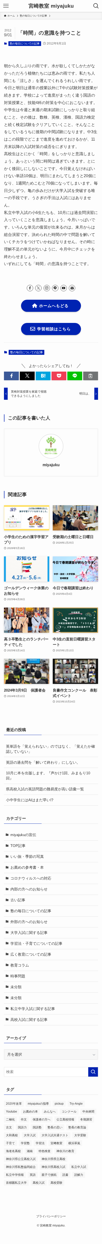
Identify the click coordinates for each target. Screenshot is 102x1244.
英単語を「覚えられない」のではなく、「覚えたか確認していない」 (50, 749)
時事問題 (17, 976)
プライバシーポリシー (51, 1216)
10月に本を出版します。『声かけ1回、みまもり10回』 (48, 775)
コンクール (69, 1111)
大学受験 (80, 1135)
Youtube (11, 1111)
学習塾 (25, 1143)
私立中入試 (78, 1167)
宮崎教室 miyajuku (51, 6)
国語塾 (37, 1127)
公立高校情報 (65, 1119)
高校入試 (39, 1182)
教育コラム (19, 965)
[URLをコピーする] (90, 376)
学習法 (40, 1143)
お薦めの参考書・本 (27, 867)
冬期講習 (86, 1119)
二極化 (10, 1119)
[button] (11, 376)
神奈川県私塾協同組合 (21, 1167)
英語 (33, 1175)
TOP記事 (18, 846)
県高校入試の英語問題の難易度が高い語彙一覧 (45, 789)
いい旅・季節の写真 (27, 857)
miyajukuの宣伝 (23, 835)
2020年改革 (14, 1103)
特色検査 (45, 1151)
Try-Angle (76, 1103)
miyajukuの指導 (38, 1103)
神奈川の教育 (65, 1151)
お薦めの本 (30, 1111)
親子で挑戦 (49, 1175)
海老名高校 (13, 1151)
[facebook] (30, 288)
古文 (9, 1127)
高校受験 (56, 1182)
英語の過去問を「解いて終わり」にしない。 (43, 762)
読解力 (78, 1175)
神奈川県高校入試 (53, 1167)
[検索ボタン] (96, 6)
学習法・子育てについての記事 (36, 944)
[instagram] (47, 288)
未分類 (16, 987)
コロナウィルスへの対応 (30, 878)
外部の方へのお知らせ (29, 922)
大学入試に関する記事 (29, 933)
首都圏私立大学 (16, 1182)
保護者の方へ (42, 1119)
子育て (10, 1143)
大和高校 (12, 1135)
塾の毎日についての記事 (25, 43)
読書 (65, 1175)
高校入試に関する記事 (29, 1020)
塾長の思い (55, 1127)
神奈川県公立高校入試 (21, 1159)
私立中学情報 (15, 1175)
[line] (55, 288)
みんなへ (50, 1111)
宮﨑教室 (56, 1143)
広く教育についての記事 (30, 954)
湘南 (30, 1151)
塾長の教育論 (77, 1127)
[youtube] (63, 288)
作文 (24, 1119)
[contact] (72, 288)
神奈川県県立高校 (53, 1159)
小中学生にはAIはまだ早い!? (29, 800)
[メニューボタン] (6, 6)
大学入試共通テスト (55, 1135)
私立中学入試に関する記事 (32, 1009)
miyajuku (51, 465)
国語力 (22, 1127)
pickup (59, 1103)
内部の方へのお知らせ (29, 889)
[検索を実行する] (93, 1072)
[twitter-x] (38, 288)
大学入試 (30, 1135)
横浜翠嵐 (74, 1143)
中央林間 (88, 1111)
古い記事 (17, 900)
